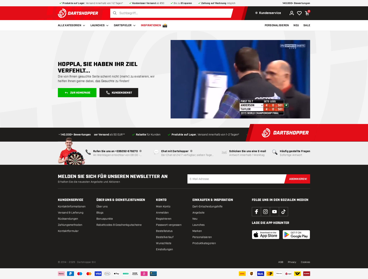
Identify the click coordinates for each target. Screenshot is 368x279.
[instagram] (265, 211)
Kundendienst (122, 93)
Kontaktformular (68, 231)
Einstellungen (164, 249)
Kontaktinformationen (71, 206)
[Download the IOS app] (265, 234)
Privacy (292, 262)
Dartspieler (123, 25)
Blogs (99, 212)
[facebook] (256, 211)
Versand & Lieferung (70, 212)
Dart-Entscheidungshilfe (207, 206)
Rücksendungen (68, 218)
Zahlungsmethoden (70, 225)
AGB (280, 262)
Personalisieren (202, 237)
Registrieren (163, 218)
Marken (197, 231)
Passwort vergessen (169, 225)
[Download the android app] (296, 234)
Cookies (305, 262)
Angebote (198, 212)
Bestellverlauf (164, 237)
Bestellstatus (164, 231)
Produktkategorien (204, 243)
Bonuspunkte (104, 218)
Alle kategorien (69, 25)
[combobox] (172, 13)
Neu (195, 218)
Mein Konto (163, 206)
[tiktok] (283, 211)
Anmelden (162, 212)
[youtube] (274, 211)
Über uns (102, 206)
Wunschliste (163, 243)
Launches (97, 25)
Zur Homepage (80, 93)
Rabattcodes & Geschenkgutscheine (119, 225)
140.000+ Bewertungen (296, 3)
